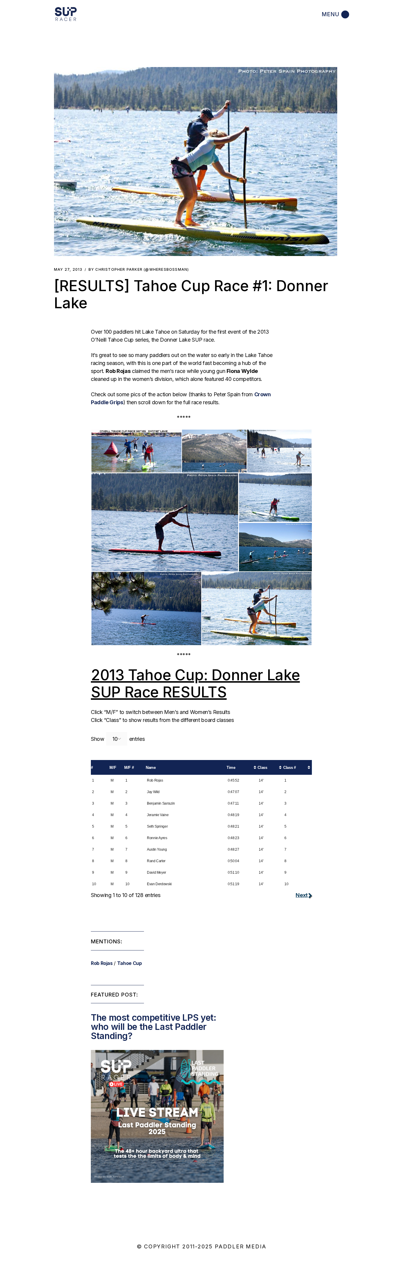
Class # (289, 767)
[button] (195, 161)
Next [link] (302, 895)
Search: (154, 737)
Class (262, 767)
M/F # (129, 767)
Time (231, 767)
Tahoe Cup (129, 963)
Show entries (118, 739)
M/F (112, 767)
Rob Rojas (102, 963)
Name (151, 767)
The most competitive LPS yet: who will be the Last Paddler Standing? (153, 1026)
